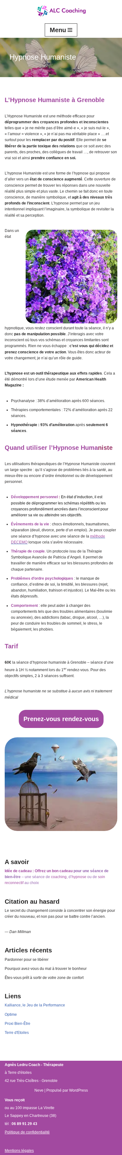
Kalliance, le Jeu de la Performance (35, 1005)
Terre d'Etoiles (17, 1032)
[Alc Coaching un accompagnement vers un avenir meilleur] (61, 11)
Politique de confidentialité (27, 1132)
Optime (11, 1014)
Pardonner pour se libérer (26, 959)
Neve (38, 1090)
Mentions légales (19, 1150)
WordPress (78, 1090)
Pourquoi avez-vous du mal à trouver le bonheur (46, 968)
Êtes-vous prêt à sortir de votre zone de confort (44, 978)
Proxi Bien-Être (17, 1023)
